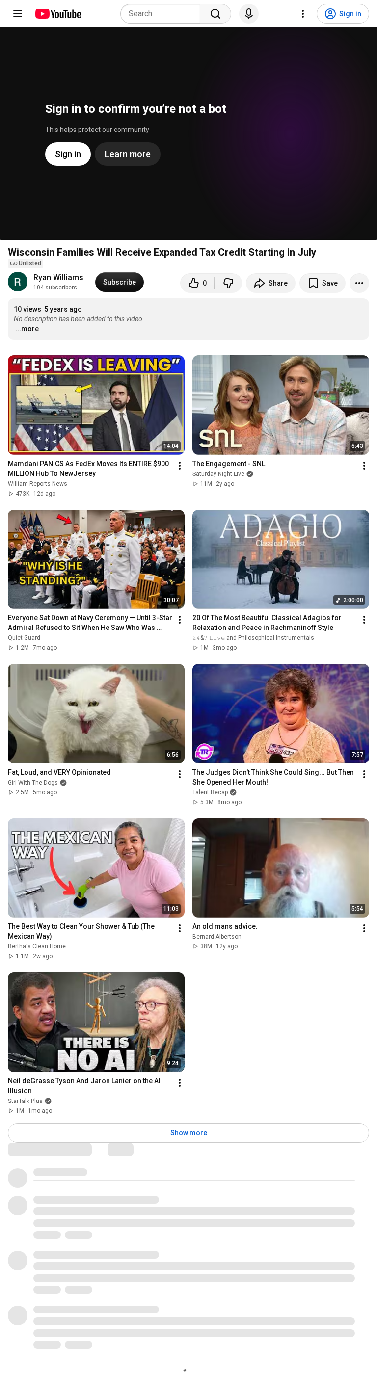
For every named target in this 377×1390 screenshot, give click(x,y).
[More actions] (359, 283)
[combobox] (163, 14)
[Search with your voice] (249, 14)
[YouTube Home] (57, 13)
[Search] (215, 14)
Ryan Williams (58, 277)
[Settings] (303, 14)
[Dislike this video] (228, 283)
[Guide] (18, 14)
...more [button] (27, 329)
